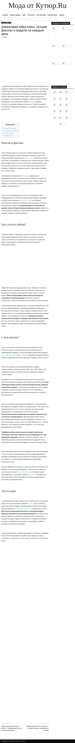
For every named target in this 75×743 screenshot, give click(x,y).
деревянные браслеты (23, 509)
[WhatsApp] (17, 41)
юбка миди (25, 176)
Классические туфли (24, 472)
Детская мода (41, 15)
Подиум (61, 15)
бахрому (32, 102)
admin (5, 37)
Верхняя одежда (15, 15)
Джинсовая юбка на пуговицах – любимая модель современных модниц (37, 728)
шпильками (24, 355)
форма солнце (28, 158)
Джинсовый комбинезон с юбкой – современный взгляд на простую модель (11, 728)
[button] (71, 15)
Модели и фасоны (9, 128)
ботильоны (32, 474)
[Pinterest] (12, 41)
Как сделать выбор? (10, 131)
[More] (21, 41)
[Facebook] (3, 41)
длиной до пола (24, 200)
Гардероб (5, 15)
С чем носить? (8, 133)
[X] (8, 41)
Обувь (24, 15)
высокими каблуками (9, 355)
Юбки (16, 20)
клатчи (30, 503)
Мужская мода (52, 15)
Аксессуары (31, 15)
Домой (3, 20)
